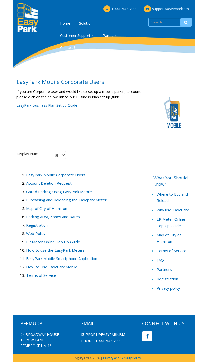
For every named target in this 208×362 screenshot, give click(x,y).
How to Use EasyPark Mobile (51, 266)
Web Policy (35, 233)
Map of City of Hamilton (46, 208)
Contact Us (69, 47)
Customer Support (75, 35)
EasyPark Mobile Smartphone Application (61, 258)
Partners (110, 35)
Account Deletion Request (49, 183)
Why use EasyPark (173, 209)
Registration (37, 225)
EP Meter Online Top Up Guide (53, 241)
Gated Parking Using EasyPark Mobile (59, 191)
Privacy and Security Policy (122, 358)
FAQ (160, 260)
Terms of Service (41, 275)
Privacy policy (168, 288)
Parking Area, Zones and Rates (53, 216)
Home (65, 23)
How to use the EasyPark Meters (55, 250)
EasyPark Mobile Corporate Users (56, 174)
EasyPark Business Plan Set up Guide (46, 105)
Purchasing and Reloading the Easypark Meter (66, 199)
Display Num (27, 153)
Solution (86, 23)
